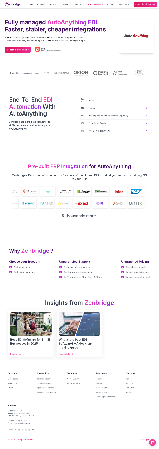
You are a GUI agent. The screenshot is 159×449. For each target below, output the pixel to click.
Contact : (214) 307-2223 (18, 421)
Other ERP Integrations (46, 392)
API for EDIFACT (73, 379)
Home (30, 4)
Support (110, 4)
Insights (99, 379)
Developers (13, 379)
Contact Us (130, 388)
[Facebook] (29, 430)
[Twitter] (26, 430)
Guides (99, 383)
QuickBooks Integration (47, 388)
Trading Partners (95, 4)
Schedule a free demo (145, 4)
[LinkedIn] (19, 430)
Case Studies (101, 388)
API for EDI (12, 383)
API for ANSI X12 (73, 383)
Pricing (66, 4)
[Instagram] (22, 430)
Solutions (77, 4)
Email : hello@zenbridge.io (19, 423)
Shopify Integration (45, 383)
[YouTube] (33, 430)
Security (129, 392)
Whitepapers (101, 392)
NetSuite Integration (45, 379)
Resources (122, 4)
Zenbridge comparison (105, 397)
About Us (41, 4)
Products (52, 4)
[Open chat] (152, 442)
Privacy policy (145, 440)
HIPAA (10, 388)
